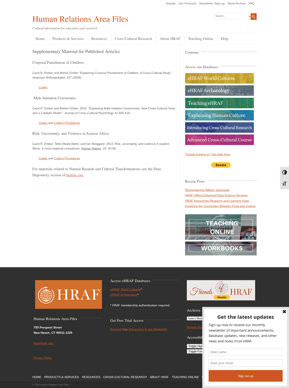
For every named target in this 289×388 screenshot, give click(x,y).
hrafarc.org (74, 174)
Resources (99, 38)
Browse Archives (198, 327)
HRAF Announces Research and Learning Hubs (217, 200)
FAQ (252, 3)
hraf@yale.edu (43, 343)
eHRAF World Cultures (125, 289)
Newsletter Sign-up (212, 3)
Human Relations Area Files (80, 18)
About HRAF (170, 38)
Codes (43, 87)
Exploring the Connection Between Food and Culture (220, 206)
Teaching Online (200, 38)
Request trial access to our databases (138, 329)
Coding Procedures (67, 123)
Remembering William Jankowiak (207, 190)
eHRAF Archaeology (123, 294)
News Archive (237, 3)
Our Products (187, 3)
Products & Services (68, 38)
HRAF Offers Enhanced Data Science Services (216, 195)
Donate (171, 3)
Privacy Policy (43, 358)
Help (224, 38)
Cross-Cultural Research (133, 38)
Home (40, 38)
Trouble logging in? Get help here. (208, 154)
